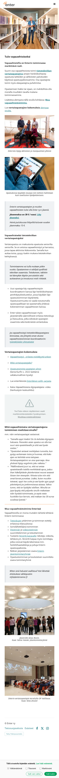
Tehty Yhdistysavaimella (14, 734)
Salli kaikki (50, 774)
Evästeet (29, 728)
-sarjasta (39, 381)
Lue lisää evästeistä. (44, 764)
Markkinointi (47, 768)
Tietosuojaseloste (14, 728)
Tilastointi (32, 768)
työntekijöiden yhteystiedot (22, 341)
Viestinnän (15, 529)
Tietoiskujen (16, 520)
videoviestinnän (30, 529)
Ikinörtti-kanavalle (27, 535)
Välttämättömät (16, 768)
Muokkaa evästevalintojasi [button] (29, 417)
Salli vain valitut (34, 774)
